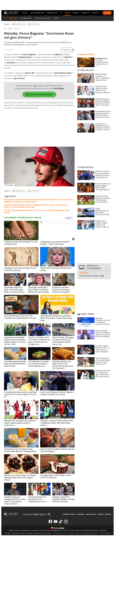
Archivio (108, 514)
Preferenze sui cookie (40, 533)
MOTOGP (17, 29)
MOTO (67, 13)
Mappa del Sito (91, 514)
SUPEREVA (103, 530)
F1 (61, 13)
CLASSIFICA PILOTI (42, 18)
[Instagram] (66, 523)
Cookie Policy (29, 533)
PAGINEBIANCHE (56, 530)
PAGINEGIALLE (25, 530)
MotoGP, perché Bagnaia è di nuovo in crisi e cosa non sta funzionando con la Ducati (37, 211)
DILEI (72, 530)
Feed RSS (100, 514)
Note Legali (15, 533)
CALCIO (25, 13)
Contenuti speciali (69, 514)
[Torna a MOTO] (5, 18)
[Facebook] (50, 523)
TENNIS (76, 13)
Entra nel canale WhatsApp (40, 94)
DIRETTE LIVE (52, 13)
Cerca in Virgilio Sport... (35, 514)
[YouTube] (55, 523)
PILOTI (56, 18)
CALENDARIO (26, 18)
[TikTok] (60, 523)
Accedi (107, 13)
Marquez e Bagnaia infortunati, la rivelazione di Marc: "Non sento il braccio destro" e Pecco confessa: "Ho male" (36, 206)
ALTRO (94, 13)
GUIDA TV (85, 13)
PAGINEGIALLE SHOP (37, 530)
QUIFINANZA (86, 530)
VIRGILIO (17, 530)
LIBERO (11, 530)
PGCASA (47, 530)
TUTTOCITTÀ (66, 530)
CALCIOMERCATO (37, 13)
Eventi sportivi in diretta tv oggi (92, 276)
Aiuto (49, 533)
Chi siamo (8, 533)
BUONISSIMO (95, 530)
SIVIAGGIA (78, 530)
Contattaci (81, 514)
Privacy (22, 533)
